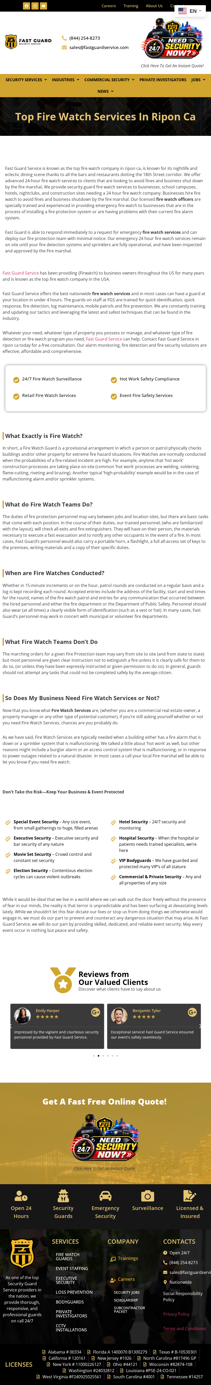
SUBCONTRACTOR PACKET (129, 1309)
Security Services (24, 79)
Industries (63, 79)
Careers (109, 5)
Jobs (195, 79)
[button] (26, 80)
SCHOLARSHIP (126, 1300)
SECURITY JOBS (127, 1292)
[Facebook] (26, 6)
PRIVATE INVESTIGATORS (71, 1314)
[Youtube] (43, 6)
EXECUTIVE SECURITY (66, 1280)
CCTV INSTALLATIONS (71, 1328)
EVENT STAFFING (72, 1268)
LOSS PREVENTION (74, 1292)
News (103, 91)
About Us (154, 5)
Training (131, 5)
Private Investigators (162, 79)
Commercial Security (106, 79)
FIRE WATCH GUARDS (68, 1257)
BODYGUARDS (70, 1302)
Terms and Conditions (184, 1328)
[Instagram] (35, 6)
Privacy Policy (176, 1314)
